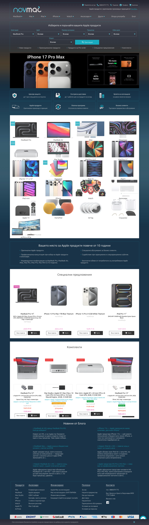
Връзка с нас (111, 499)
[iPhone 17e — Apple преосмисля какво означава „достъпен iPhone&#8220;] (85, 442)
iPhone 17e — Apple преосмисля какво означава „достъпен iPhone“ (113, 429)
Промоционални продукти (49, 48)
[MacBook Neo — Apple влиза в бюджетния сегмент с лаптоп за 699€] (21, 460)
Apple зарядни (34, 492)
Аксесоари (85, 16)
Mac (31, 16)
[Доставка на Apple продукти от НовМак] (18, 517)
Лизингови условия (58, 495)
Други (100, 16)
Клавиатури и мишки (37, 490)
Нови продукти (25, 48)
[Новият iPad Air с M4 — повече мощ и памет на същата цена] (85, 460)
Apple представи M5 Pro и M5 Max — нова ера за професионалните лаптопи (114, 465)
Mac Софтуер (34, 506)
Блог (134, 16)
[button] (124, 5)
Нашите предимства (89, 492)
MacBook (17, 16)
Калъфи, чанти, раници (37, 498)
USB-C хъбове (34, 495)
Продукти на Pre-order (77, 48)
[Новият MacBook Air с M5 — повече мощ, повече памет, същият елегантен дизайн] (21, 478)
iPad (43, 16)
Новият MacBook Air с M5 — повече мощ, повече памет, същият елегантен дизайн (50, 465)
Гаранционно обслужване (92, 503)
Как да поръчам (88, 495)
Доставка (85, 498)
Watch (69, 16)
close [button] (134, 522)
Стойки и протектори (37, 501)
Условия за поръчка (89, 509)
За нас (84, 490)
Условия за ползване (90, 506)
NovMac (134, 9)
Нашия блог (86, 501)
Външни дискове (35, 503)
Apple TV (18, 506)
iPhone (56, 16)
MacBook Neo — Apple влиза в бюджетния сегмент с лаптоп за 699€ (50, 447)
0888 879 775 (114, 490)
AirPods (18, 509)
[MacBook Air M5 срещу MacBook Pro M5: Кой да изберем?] (21, 442)
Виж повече (21, 333)
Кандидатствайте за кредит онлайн (64, 498)
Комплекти (126, 48)
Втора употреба (118, 16)
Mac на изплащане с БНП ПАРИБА (63, 492)
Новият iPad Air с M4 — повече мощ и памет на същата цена (113, 447)
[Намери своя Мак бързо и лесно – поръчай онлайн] (71, 517)
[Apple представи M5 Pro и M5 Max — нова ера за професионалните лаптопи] (85, 478)
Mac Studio (19, 495)
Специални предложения (104, 48)
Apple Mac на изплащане (60, 490)
